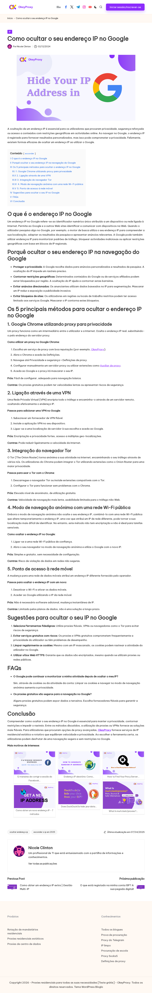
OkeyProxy (97, 349)
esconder (29, 153)
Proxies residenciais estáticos (25, 938)
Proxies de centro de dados (24, 944)
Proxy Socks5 (109, 956)
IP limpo (106, 945)
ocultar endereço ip (19, 832)
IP (10, 31)
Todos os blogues (112, 929)
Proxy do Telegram (112, 940)
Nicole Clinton (40, 847)
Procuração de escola (114, 950)
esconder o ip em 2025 (44, 832)
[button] (125, 7)
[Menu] (58, 7)
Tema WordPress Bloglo (88, 987)
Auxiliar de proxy (110, 365)
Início (10, 18)
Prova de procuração (114, 935)
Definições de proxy (113, 961)
